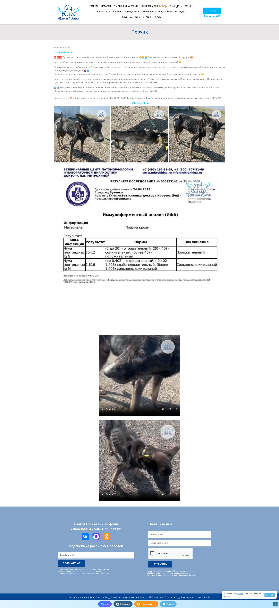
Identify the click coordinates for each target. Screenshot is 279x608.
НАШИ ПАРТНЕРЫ (131, 16)
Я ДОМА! (117, 11)
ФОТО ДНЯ (180, 11)
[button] (212, 11)
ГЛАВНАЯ (93, 6)
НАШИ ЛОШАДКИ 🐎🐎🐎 (154, 6)
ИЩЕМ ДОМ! (130, 11)
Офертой (105, 573)
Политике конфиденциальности (71, 573)
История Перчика (63, 52)
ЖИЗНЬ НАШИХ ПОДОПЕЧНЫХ (157, 11)
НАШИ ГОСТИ (103, 11)
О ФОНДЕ (174, 6)
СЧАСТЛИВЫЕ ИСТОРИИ (126, 6)
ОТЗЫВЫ (189, 6)
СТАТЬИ (147, 16)
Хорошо (269, 594)
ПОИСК (157, 16)
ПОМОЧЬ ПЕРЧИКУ (139, 103)
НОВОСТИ (106, 6)
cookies (240, 593)
